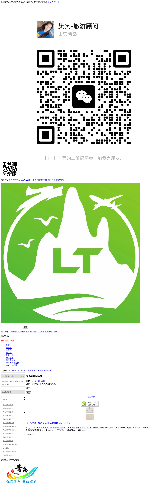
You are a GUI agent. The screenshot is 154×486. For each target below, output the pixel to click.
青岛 (27, 332)
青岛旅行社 (16, 332)
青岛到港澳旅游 (8, 419)
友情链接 (54, 423)
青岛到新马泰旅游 (8, 430)
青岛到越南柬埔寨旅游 (10, 444)
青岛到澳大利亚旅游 (9, 426)
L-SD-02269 (25, 180)
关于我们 (30, 423)
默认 (34, 381)
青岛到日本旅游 (8, 415)
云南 (36, 332)
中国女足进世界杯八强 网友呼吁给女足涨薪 (12, 383)
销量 (39, 381)
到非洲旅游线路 (8, 455)
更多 (22, 376)
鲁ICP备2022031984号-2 (90, 428)
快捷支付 (43, 180)
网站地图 (46, 423)
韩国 (47, 332)
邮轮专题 (6, 448)
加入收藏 (51, 180)
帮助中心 (62, 423)
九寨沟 (41, 332)
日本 (51, 332)
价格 (43, 381)
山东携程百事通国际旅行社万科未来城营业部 (60, 428)
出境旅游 (31, 370)
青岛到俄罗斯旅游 (8, 423)
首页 (14, 370)
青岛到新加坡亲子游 (9, 451)
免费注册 (56, 2)
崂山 (32, 332)
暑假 (23, 332)
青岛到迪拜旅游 (8, 441)
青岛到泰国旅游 (44, 370)
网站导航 (60, 180)
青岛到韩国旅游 (8, 412)
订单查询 (34, 180)
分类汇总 (22, 370)
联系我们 (38, 423)
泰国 (55, 332)
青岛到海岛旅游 (8, 408)
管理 (69, 423)
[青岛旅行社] (22, 485)
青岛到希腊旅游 (8, 437)
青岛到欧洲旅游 (8, 433)
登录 (49, 2)
